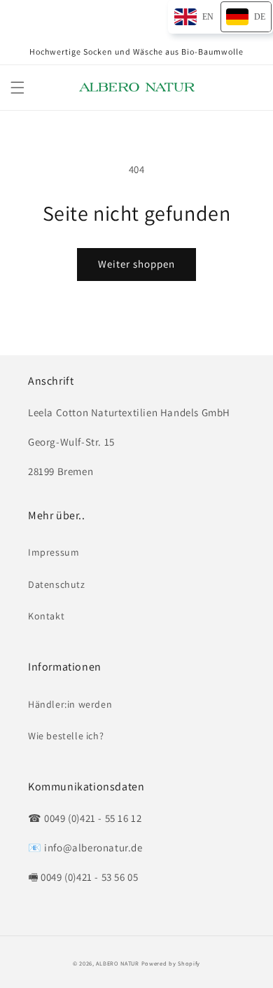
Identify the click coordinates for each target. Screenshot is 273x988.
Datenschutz (56, 584)
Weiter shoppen (136, 263)
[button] (17, 87)
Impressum (53, 552)
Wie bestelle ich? (66, 735)
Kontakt (46, 616)
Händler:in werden (70, 704)
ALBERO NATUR (117, 963)
